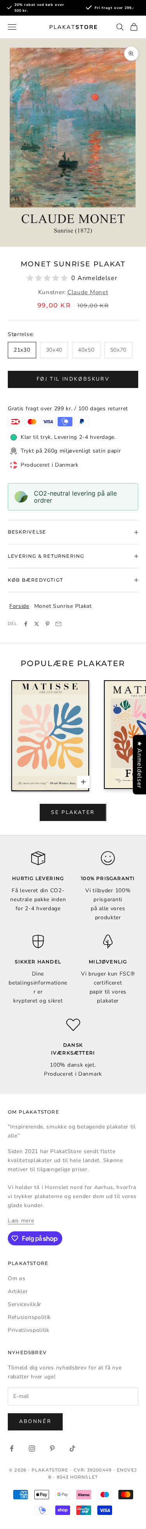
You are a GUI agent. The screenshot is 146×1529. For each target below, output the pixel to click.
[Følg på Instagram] (32, 1448)
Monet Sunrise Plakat (63, 606)
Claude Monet (87, 292)
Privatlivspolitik (28, 1330)
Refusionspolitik (29, 1317)
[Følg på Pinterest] (52, 1448)
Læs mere (21, 1220)
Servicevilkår (24, 1304)
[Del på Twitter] (36, 624)
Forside (19, 606)
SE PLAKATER (73, 812)
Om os (17, 1278)
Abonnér (35, 1421)
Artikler (18, 1291)
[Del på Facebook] (26, 624)
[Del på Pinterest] (47, 624)
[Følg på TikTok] (72, 1448)
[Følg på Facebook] (12, 1448)
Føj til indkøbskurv (73, 379)
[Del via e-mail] (58, 624)
